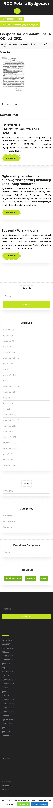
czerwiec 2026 (10, 341)
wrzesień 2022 (10, 426)
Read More (13, 159)
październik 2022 (11, 420)
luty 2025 (7, 381)
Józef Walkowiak (13, 578)
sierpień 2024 (9, 398)
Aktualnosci (8, 516)
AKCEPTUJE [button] (23, 804)
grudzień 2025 (9, 352)
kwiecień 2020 (9, 465)
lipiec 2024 (8, 403)
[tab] (17, 11)
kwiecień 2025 (9, 375)
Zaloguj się (8, 491)
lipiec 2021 (8, 454)
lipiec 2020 (8, 460)
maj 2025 (7, 369)
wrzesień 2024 (10, 392)
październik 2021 (11, 448)
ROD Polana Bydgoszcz (26, 3)
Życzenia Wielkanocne (20, 230)
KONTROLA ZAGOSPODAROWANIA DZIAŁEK (21, 129)
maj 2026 (7, 347)
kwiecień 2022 (9, 437)
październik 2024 (11, 386)
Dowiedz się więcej (39, 804)
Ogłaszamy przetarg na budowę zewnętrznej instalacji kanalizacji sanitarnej (26, 180)
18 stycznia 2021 (11, 44)
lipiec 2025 (8, 364)
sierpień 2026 (9, 330)
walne (43, 578)
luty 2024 (7, 409)
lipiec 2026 (8, 335)
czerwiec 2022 (10, 432)
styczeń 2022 (9, 443)
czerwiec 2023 (10, 415)
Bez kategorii (9, 521)
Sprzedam (7, 527)
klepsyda (31, 578)
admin (25, 44)
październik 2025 (11, 358)
